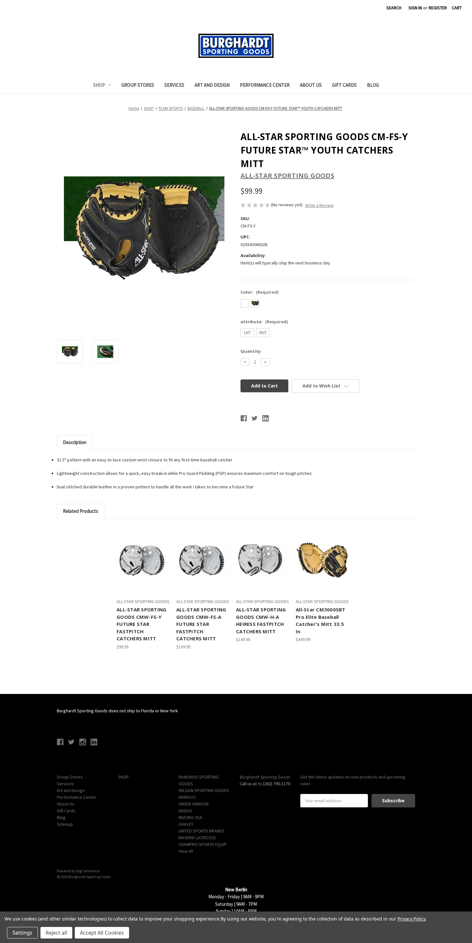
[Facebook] (243, 418)
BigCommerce (88, 870)
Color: (259, 292)
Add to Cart (143, 566)
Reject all (56, 932)
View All (186, 851)
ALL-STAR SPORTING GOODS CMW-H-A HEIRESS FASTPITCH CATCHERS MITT (261, 620)
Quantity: (251, 351)
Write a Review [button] (319, 205)
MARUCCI (187, 797)
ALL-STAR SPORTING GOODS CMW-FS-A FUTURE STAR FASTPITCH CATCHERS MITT (201, 624)
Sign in (415, 8)
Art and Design (212, 85)
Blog (373, 85)
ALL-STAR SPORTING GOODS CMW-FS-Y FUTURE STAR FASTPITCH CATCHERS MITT (141, 624)
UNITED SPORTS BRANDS (201, 831)
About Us (311, 85)
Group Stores (137, 85)
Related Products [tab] (80, 511)
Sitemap (65, 824)
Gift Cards (344, 85)
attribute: (264, 322)
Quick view (142, 554)
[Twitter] (254, 418)
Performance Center (265, 85)
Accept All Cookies (102, 932)
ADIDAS (185, 811)
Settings (22, 932)
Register (438, 8)
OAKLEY (186, 824)
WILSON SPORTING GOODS (204, 790)
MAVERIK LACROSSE (197, 838)
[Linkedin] (265, 418)
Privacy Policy (411, 919)
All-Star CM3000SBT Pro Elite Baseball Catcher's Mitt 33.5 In (320, 620)
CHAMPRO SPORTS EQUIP (203, 844)
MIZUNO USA (190, 817)
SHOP (99, 85)
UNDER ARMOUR (194, 804)
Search (393, 8)
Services (174, 85)
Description (74, 442)
